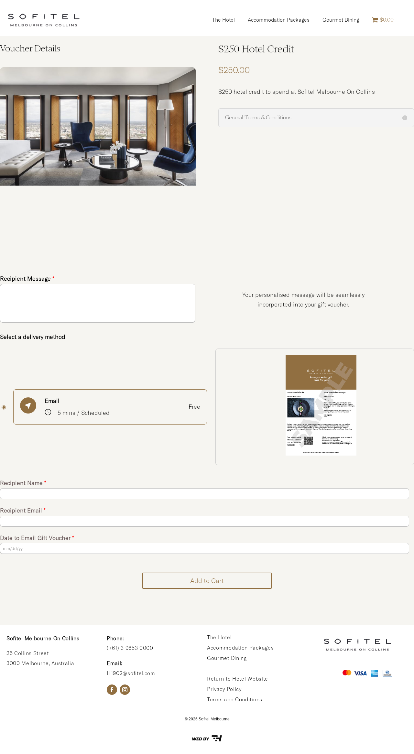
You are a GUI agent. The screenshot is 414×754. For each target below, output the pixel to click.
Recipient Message (27, 278)
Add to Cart (207, 580)
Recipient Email (23, 510)
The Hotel (223, 19)
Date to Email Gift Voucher (37, 538)
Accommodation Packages (279, 19)
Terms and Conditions (234, 699)
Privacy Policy (224, 689)
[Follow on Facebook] (112, 689)
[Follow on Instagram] (125, 689)
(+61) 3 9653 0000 (130, 648)
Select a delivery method (32, 336)
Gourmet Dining (340, 19)
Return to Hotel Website (237, 678)
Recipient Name (23, 483)
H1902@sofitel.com (131, 673)
